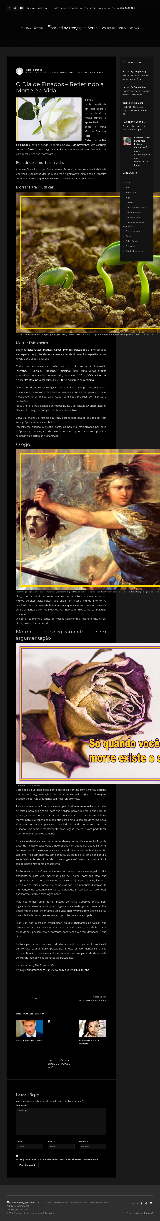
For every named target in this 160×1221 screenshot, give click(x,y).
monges (68, 349)
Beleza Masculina (134, 192)
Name (19, 1141)
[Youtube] (15, 8)
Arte (128, 182)
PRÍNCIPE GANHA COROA (29, 1040)
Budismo (36, 371)
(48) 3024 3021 (127, 8)
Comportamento (68, 73)
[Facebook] (9, 8)
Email (51, 1141)
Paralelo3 (148, 1213)
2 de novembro (80, 145)
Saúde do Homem (95, 73)
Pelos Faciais (132, 241)
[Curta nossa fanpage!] (141, 1203)
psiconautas (34, 349)
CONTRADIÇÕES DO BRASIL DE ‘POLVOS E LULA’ (59, 1063)
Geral (128, 236)
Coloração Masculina (136, 207)
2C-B (60, 380)
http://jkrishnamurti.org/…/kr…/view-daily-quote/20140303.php (52, 970)
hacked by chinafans (133, 102)
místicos (48, 349)
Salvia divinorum (96, 375)
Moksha (50, 371)
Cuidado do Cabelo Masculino (133, 224)
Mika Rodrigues (34, 69)
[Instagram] (21, 8)
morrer (96, 1000)
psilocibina (47, 380)
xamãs (58, 349)
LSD (80, 375)
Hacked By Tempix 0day (134, 71)
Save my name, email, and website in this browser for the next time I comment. (57, 1159)
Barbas (129, 187)
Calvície (129, 202)
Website (83, 1141)
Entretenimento (133, 231)
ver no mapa (104, 8)
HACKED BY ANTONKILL (134, 122)
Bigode (129, 197)
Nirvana (21, 371)
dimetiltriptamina (28, 380)
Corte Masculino (133, 217)
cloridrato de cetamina (81, 380)
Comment (22, 1105)
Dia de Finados (85, 1000)
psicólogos (80, 349)
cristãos (59, 149)
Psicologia (82, 73)
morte (103, 1000)
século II (31, 149)
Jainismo (65, 371)
